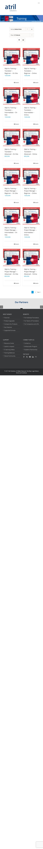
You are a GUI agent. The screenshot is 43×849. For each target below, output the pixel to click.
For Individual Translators (31, 318)
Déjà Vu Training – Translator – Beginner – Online (30, 70)
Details (17, 82)
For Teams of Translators (31, 321)
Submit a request (9, 346)
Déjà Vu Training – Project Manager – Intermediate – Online (30, 231)
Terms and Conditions (21, 373)
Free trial (6, 318)
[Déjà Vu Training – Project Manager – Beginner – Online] (31, 176)
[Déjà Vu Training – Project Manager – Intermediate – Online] (31, 215)
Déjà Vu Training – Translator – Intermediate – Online (30, 111)
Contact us (27, 343)
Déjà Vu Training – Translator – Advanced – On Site (11, 151)
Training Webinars (9, 353)
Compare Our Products (10, 324)
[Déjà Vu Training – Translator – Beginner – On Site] (11, 56)
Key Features (8, 327)
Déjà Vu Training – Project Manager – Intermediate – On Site (11, 231)
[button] (1, 307)
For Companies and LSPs (31, 324)
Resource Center (9, 343)
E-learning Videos (9, 349)
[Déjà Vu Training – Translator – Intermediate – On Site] (11, 95)
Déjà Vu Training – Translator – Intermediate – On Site (11, 111)
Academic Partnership (30, 349)
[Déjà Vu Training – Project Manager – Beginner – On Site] (11, 176)
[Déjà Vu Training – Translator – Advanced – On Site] (11, 137)
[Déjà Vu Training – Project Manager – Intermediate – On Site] (11, 215)
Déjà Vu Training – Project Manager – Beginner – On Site (11, 190)
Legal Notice (35, 371)
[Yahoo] (36, 357)
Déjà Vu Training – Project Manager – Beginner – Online (30, 190)
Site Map (29, 371)
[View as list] (23, 40)
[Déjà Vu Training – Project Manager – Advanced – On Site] (11, 257)
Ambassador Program (30, 346)
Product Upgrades (9, 321)
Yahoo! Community (9, 356)
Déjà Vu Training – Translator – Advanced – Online (30, 151)
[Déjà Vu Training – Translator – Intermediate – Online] (31, 95)
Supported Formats (10, 330)
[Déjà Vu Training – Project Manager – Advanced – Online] (31, 257)
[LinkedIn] (33, 357)
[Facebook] (24, 357)
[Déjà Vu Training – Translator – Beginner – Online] (31, 56)
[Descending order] (32, 29)
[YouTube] (30, 357)
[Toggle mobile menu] (39, 3)
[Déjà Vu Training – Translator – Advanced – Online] (31, 137)
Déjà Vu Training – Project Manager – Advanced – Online (30, 271)
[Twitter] (27, 357)
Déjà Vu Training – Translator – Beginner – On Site (11, 70)
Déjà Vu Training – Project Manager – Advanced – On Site (11, 271)
